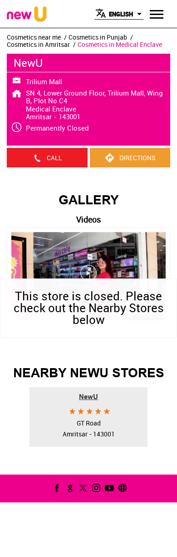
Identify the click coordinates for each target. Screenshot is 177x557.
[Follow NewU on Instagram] (95, 488)
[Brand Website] (122, 488)
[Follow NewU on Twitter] (82, 488)
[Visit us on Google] (69, 488)
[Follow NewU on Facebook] (56, 488)
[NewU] (27, 14)
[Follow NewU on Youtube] (108, 488)
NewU (88, 397)
